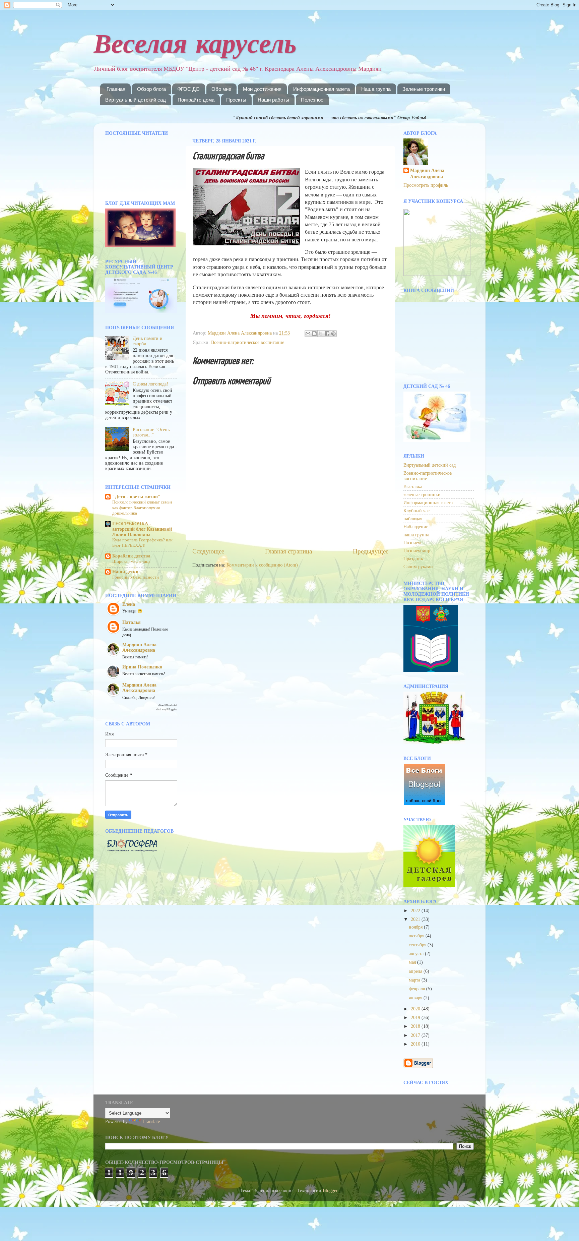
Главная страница (288, 551)
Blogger (330, 1190)
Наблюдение (415, 526)
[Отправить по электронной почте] (308, 333)
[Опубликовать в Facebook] (327, 333)
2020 (416, 1008)
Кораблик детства (131, 555)
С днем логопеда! (150, 384)
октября (417, 935)
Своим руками (418, 566)
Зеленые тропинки (423, 89)
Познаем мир (416, 550)
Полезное (312, 100)
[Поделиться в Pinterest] (333, 333)
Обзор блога (151, 89)
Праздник (413, 558)
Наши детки (125, 571)
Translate (151, 1121)
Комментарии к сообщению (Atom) (262, 565)
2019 (416, 1017)
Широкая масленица (131, 561)
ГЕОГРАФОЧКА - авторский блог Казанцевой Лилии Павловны (142, 529)
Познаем (412, 542)
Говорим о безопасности (135, 577)
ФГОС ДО (188, 89)
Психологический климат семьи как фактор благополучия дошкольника (142, 508)
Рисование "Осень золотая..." (151, 432)
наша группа (416, 534)
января (416, 997)
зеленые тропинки (422, 494)
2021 (416, 919)
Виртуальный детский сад (135, 100)
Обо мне (221, 89)
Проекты (236, 100)
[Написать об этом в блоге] (314, 333)
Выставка (412, 486)
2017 (416, 1035)
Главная (116, 89)
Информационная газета (321, 89)
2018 (416, 1026)
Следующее (208, 551)
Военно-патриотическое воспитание (247, 342)
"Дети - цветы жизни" (136, 496)
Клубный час (416, 510)
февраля (417, 988)
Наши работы (273, 100)
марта (415, 980)
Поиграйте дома (196, 100)
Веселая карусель (195, 42)
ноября (416, 927)
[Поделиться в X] (320, 333)
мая (413, 962)
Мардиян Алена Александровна (427, 173)
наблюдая (412, 518)
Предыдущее (370, 551)
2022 (416, 910)
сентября (418, 944)
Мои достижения (262, 89)
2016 (416, 1044)
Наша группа (376, 89)
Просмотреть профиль (425, 185)
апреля (416, 971)
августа (417, 953)
